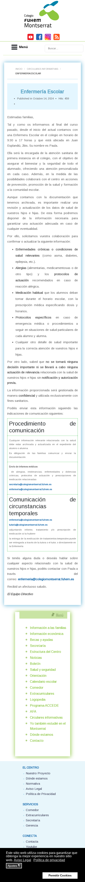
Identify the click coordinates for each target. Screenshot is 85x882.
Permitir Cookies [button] (60, 875)
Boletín (35, 663)
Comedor (36, 687)
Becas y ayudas (41, 639)
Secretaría (38, 645)
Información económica (46, 634)
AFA (33, 711)
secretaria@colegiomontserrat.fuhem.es (30, 484)
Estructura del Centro (45, 651)
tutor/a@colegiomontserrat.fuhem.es (28, 525)
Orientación (38, 675)
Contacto (37, 740)
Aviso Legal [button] (22, 860)
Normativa (33, 783)
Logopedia (37, 699)
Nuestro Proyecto (38, 773)
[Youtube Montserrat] (30, 39)
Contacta (32, 841)
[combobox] (64, 48)
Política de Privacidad (41, 794)
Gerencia (32, 825)
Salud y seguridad (43, 669)
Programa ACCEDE (44, 705)
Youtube (31, 846)
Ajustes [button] (14, 866)
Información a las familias (48, 628)
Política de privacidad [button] (49, 860)
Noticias (36, 657)
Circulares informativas (42, 69)
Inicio (18, 69)
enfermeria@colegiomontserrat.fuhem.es (30, 489)
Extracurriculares (42, 693)
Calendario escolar (43, 681)
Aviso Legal (34, 788)
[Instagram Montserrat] (48, 39)
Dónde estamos (41, 734)
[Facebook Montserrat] (39, 39)
